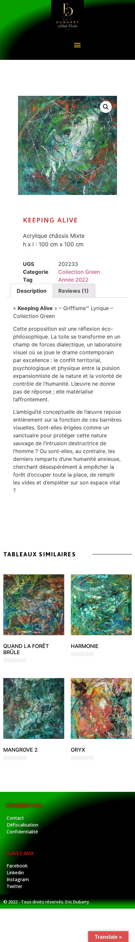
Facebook (17, 866)
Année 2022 (73, 279)
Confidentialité (22, 832)
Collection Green (79, 272)
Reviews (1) (73, 291)
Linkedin (15, 872)
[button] (77, 44)
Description (32, 291)
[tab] (31, 291)
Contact (15, 818)
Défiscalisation (22, 825)
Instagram (18, 879)
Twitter (14, 886)
